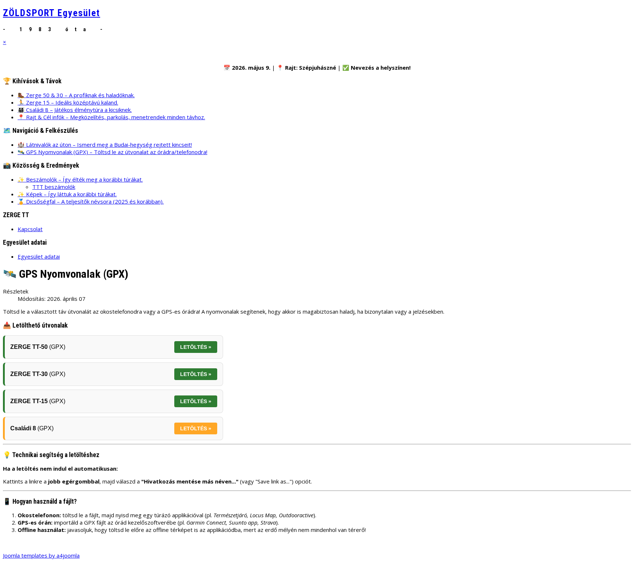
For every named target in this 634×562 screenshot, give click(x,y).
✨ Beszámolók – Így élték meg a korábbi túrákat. (80, 179)
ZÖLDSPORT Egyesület (51, 13)
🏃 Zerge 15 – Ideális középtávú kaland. (68, 102)
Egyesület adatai (39, 256)
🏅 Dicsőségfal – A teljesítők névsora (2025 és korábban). (91, 201)
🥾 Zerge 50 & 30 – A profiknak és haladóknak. (76, 95)
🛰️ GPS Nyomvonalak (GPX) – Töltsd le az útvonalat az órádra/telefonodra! (112, 152)
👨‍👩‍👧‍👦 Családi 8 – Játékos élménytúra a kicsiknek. (75, 109)
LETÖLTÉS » (195, 347)
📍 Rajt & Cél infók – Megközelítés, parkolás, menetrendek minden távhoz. (111, 117)
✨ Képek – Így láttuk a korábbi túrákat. (67, 194)
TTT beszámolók (53, 186)
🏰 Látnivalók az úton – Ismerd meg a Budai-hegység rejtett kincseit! (105, 144)
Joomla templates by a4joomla (41, 555)
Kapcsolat (30, 229)
